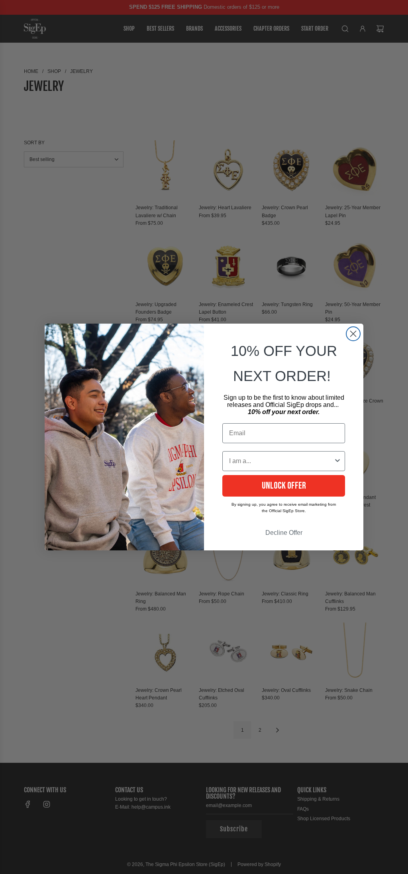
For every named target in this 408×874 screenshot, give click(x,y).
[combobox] (281, 461)
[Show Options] (337, 461)
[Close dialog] (353, 334)
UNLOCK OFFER (284, 485)
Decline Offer (283, 532)
